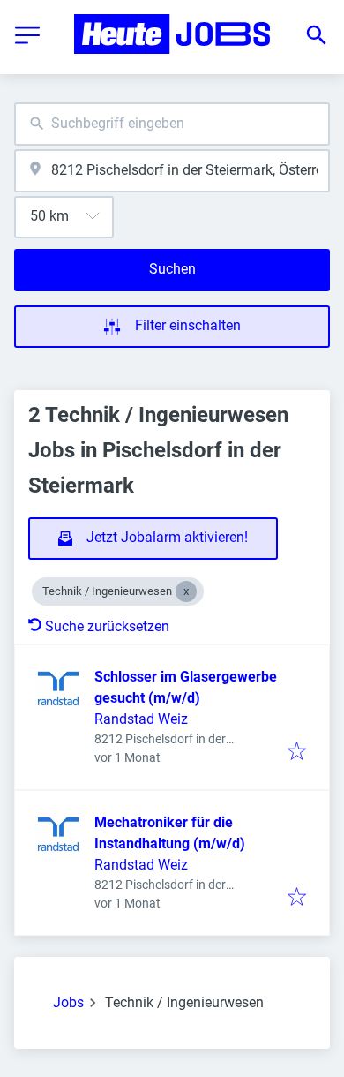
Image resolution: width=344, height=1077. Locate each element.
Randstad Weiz (141, 719)
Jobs (68, 1002)
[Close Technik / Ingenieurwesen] (186, 591)
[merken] (297, 752)
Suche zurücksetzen (107, 626)
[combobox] (172, 124)
